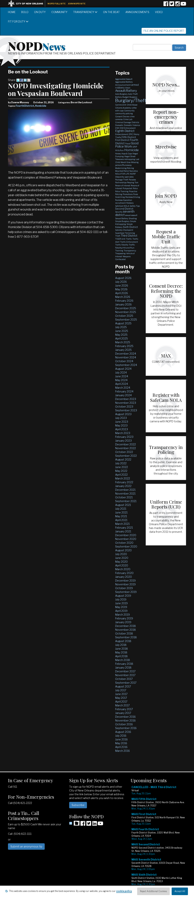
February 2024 (124, 391)
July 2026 (121, 281)
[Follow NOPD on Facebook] (165, 5)
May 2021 (121, 516)
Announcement (123, 85)
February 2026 (124, 300)
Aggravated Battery (124, 82)
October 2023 (124, 406)
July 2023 (121, 417)
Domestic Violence (132, 125)
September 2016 (126, 728)
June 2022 (121, 467)
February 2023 (124, 436)
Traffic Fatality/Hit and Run (125, 246)
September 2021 (125, 501)
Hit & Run (119, 150)
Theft (117, 236)
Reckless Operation (123, 200)
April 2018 (121, 656)
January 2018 (123, 667)
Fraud (127, 143)
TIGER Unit (120, 239)
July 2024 (121, 372)
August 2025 (123, 323)
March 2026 (122, 296)
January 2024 (123, 395)
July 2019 (120, 599)
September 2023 (126, 410)
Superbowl (119, 233)
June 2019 (121, 603)
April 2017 (121, 701)
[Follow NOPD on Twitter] (171, 5)
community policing (124, 113)
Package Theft (121, 180)
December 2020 (125, 535)
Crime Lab (127, 119)
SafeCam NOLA (122, 206)
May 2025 (121, 334)
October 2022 (124, 452)
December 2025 (125, 308)
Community (59, 12)
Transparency (84, 12)
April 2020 (121, 565)
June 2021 (121, 512)
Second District (124, 208)
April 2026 (121, 293)
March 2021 (122, 523)
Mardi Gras (126, 162)
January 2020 (123, 576)
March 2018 (122, 660)
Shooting (133, 218)
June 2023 (121, 421)
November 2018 (125, 629)
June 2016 (121, 739)
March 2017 (122, 705)
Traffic (129, 239)
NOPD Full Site (57, 3)
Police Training (121, 191)
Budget (125, 97)
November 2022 (125, 448)
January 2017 (123, 712)
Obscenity (119, 177)
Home (12, 12)
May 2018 (121, 652)
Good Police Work (126, 144)
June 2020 (121, 557)
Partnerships (121, 182)
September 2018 (126, 637)
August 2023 (123, 414)
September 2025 (126, 319)
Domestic (119, 125)
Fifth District (129, 137)
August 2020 (123, 550)
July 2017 (120, 690)
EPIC (131, 134)
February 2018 (124, 663)
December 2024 (125, 353)
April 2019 (121, 610)
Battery (118, 97)
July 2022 (121, 463)
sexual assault (131, 215)
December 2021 (125, 489)
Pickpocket (127, 188)
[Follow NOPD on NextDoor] (74, 823)
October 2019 (124, 588)
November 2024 (125, 357)
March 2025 (122, 342)
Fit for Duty (17, 21)
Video (159, 12)
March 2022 (122, 478)
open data (129, 177)
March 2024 (122, 387)
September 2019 (126, 591)
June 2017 (121, 694)
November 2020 (125, 539)
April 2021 (121, 520)
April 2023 (121, 429)
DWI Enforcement (128, 128)
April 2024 (121, 383)
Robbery (130, 203)
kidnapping (129, 159)
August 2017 (123, 686)
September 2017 (125, 682)
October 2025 (124, 315)
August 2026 (123, 278)
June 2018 (121, 648)
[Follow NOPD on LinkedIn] (94, 824)
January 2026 (123, 304)
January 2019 (123, 622)
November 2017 (125, 675)
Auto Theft (133, 94)
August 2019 (123, 595)
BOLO (24, 12)
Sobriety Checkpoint (124, 230)
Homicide (40, 105)
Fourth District (25, 105)
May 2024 (121, 380)
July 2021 (120, 508)
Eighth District (125, 131)
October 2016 (124, 724)
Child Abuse (132, 105)
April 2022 (121, 474)
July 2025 (121, 327)
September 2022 (126, 455)
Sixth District (130, 226)
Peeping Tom (132, 182)
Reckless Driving (132, 197)
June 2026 (121, 285)
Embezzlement (121, 134)
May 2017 (121, 697)
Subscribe (78, 805)
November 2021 (125, 493)
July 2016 (120, 735)
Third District (129, 235)
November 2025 (125, 312)
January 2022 (123, 486)
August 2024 (123, 368)
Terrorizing (130, 233)
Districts (135, 122)
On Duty (40, 12)
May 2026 (121, 289)
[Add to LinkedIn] (25, 80)
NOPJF (133, 174)
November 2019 (125, 584)
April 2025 (121, 338)
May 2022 (121, 470)
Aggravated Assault (123, 79)
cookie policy (124, 891)
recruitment (120, 203)
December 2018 (125, 626)
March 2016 (122, 750)
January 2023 (123, 440)
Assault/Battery (126, 90)
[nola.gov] (27, 3)
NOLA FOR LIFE (122, 174)
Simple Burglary (122, 221)
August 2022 (123, 459)
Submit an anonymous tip (26, 846)
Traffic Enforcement (129, 242)
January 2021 (123, 531)
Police (135, 188)
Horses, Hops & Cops (123, 153)
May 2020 (121, 561)
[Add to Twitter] (18, 80)
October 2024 (124, 361)
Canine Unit (120, 105)
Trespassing (120, 253)
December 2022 (125, 444)
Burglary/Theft (130, 100)
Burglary (133, 97)
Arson (127, 88)
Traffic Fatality (121, 245)
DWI (117, 128)
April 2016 (121, 747)
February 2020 (124, 573)
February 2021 (124, 527)
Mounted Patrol (122, 171)
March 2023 (122, 433)
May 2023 (121, 425)
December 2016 (125, 716)
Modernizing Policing (124, 168)
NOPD (37, 45)
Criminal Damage (123, 122)
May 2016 (121, 743)
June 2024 (121, 376)
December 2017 (125, 671)
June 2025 (121, 330)
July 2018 (121, 644)
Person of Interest (122, 185)
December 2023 (125, 399)
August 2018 (123, 641)
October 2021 (124, 497)
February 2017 (124, 709)
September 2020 (126, 546)
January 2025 (123, 349)
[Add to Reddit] (28, 80)
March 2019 (122, 614)
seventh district (125, 213)
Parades (132, 180)
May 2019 (121, 607)
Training (119, 250)
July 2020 (121, 554)
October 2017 (124, 678)
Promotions (128, 194)
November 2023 (125, 402)
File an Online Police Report (164, 30)
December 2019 (125, 580)
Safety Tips (135, 206)
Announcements (137, 12)
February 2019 (124, 618)
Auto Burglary (121, 94)
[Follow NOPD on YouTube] (183, 5)
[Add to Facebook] (21, 80)
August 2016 (123, 731)
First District (122, 139)
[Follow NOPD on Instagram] (177, 5)
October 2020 (124, 542)
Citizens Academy (123, 108)
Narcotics (133, 171)
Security (118, 212)
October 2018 (124, 633)
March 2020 (122, 569)
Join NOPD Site (76, 3)
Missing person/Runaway (127, 163)
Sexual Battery (121, 218)
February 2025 (124, 346)
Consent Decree (122, 116)
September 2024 (126, 365)
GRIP (134, 147)
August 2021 (123, 504)
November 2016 (125, 720)
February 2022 (124, 482)
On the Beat (111, 12)
